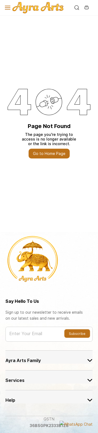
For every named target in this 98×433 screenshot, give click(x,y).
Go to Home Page (49, 153)
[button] (49, 357)
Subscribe (77, 334)
